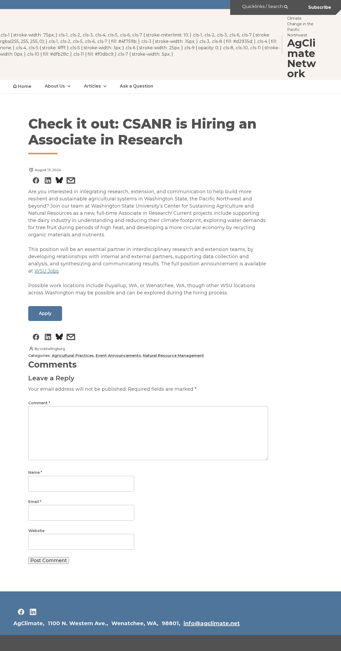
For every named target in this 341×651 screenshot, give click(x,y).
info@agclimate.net (212, 623)
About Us (55, 86)
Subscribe (319, 7)
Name (35, 472)
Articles (92, 86)
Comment (39, 403)
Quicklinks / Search (263, 6)
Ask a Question (136, 86)
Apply (45, 313)
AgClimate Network (301, 58)
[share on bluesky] (59, 181)
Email (34, 501)
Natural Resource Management (173, 355)
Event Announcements (118, 355)
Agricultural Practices (73, 355)
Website (36, 530)
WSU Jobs (46, 271)
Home (24, 86)
